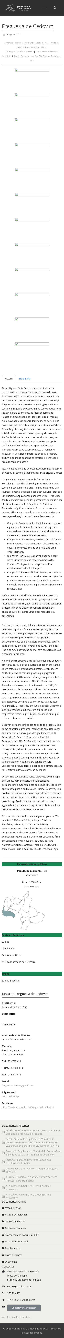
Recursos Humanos (15, 1228)
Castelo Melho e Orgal (24, 43)
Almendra (8, 43)
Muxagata (10, 52)
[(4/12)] (32, 155)
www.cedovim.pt (11, 1096)
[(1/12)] (32, 80)
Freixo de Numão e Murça (27, 47)
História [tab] (9, 378)
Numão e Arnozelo (25, 52)
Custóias (54, 43)
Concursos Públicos (15, 1221)
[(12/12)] (32, 354)
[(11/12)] (32, 329)
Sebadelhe (7, 56)
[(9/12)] (32, 280)
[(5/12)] (32, 180)
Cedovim (39, 43)
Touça (23, 56)
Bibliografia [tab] (25, 378)
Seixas (16, 56)
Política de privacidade (19, 1317)
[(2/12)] (32, 105)
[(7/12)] (32, 230)
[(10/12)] (32, 305)
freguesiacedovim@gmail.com (17, 1085)
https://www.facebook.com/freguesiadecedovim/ (28, 1107)
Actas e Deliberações (16, 1214)
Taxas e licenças (13, 1254)
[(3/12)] (32, 130)
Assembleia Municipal (16, 1241)
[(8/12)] (32, 255)
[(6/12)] (32, 205)
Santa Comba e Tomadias (46, 52)
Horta (43, 47)
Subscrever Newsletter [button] (24, 1307)
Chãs (47, 43)
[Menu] (44, 8)
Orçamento (11, 1261)
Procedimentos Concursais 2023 (22, 1234)
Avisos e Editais (13, 1207)
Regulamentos (12, 1248)
